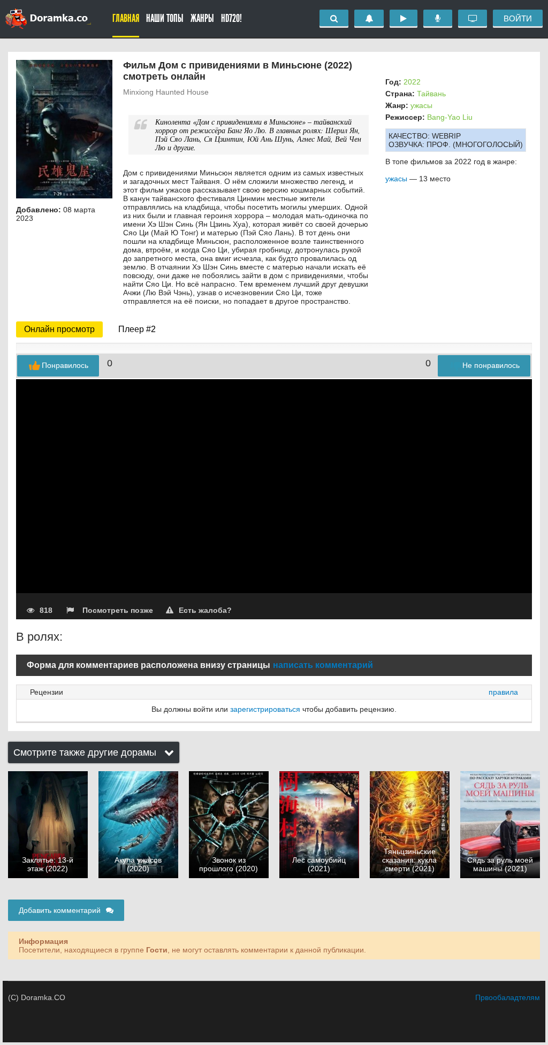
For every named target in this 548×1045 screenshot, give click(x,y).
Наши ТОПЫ (165, 18)
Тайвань (431, 93)
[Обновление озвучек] (437, 19)
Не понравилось (491, 365)
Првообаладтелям (507, 997)
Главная (125, 18)
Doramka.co (48, 18)
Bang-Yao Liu (450, 117)
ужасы (421, 105)
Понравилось (65, 365)
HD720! (231, 18)
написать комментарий (323, 665)
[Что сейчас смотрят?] (472, 19)
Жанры (202, 18)
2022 (412, 82)
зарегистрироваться (265, 709)
